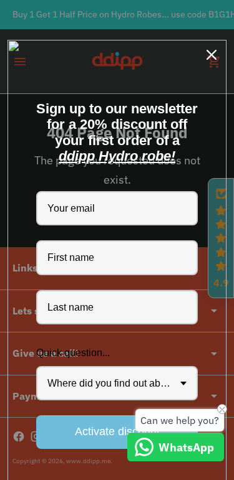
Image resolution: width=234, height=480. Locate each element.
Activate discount (117, 431)
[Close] (212, 55)
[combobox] (117, 383)
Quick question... (73, 352)
